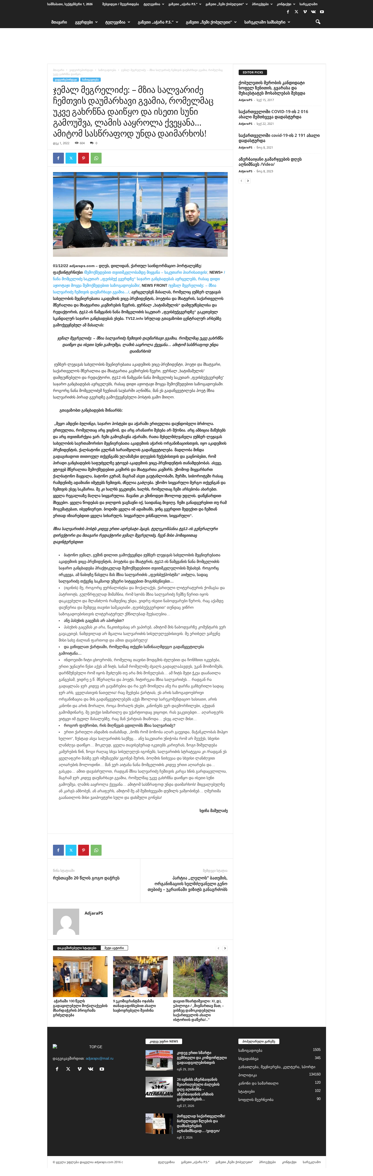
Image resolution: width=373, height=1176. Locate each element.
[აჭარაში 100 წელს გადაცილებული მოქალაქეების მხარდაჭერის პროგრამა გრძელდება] (80, 976)
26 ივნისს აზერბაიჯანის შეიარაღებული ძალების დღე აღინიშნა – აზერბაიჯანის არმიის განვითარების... (198, 1089)
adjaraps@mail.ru (99, 1058)
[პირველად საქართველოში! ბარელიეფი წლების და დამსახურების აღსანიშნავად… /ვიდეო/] (159, 1123)
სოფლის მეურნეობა (256, 1100)
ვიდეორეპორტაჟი (81, 70)
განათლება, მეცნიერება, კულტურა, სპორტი (276, 1067)
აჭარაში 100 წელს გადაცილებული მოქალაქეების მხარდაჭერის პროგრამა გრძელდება (80, 1007)
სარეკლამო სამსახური (264, 22)
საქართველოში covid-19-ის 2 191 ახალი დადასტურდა (279, 137)
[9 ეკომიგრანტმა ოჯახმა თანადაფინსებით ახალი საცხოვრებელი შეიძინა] (140, 976)
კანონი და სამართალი (258, 1083)
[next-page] (225, 948)
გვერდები (84, 22)
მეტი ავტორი (114, 948)
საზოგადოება (107, 70)
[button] (318, 22)
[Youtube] (322, 12)
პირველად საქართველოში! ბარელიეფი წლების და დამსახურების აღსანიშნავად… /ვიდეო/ (201, 1123)
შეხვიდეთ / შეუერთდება (120, 4)
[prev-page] (218, 948)
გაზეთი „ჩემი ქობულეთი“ (225, 4)
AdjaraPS (94, 913)
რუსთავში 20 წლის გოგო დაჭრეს (86, 877)
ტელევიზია (152, 4)
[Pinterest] (83, 158)
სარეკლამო (309, 4)
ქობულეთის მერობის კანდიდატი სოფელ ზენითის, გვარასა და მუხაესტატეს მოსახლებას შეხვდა (272, 88)
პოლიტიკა (247, 1075)
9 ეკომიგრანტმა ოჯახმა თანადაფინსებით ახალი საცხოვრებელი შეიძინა (134, 1005)
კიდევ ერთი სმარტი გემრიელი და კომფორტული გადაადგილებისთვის (202, 1057)
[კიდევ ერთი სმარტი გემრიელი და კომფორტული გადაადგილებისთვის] (159, 1060)
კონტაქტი (284, 4)
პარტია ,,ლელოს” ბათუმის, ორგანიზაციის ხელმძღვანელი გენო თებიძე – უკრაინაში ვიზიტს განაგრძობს (187, 883)
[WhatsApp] (96, 158)
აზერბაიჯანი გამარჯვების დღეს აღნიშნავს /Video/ (270, 161)
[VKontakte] (313, 12)
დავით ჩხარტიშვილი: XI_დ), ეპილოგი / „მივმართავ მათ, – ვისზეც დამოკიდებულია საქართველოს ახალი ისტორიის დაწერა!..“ (198, 1010)
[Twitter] (296, 12)
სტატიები (246, 1091)
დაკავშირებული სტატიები (76, 948)
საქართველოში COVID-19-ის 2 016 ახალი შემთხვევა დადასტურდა (273, 114)
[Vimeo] (305, 12)
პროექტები (260, 4)
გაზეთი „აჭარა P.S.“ (182, 4)
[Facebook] (288, 12)
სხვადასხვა (248, 1059)
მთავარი (59, 22)
